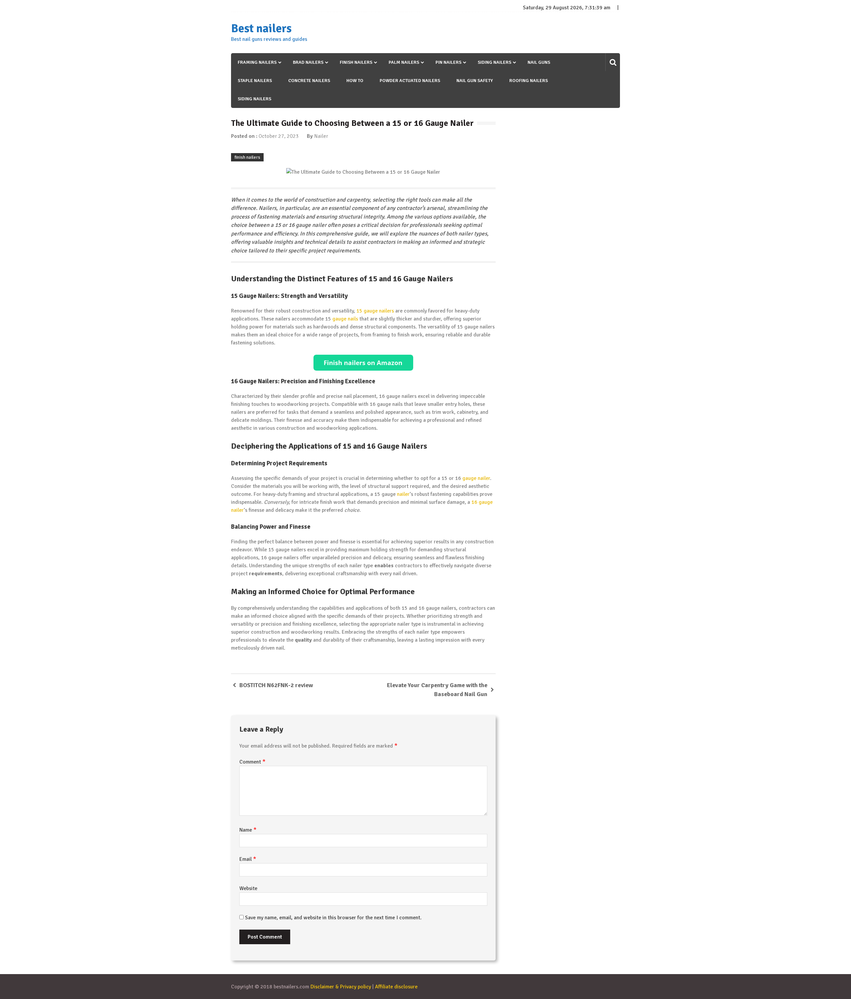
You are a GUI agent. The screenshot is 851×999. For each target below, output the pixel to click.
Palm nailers (404, 62)
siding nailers (254, 99)
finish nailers (247, 157)
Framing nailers (257, 62)
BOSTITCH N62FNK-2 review (276, 685)
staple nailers (255, 80)
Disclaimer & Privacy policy (340, 986)
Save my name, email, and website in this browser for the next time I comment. (333, 917)
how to (354, 80)
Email (247, 859)
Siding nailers (494, 62)
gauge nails (345, 319)
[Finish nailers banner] (363, 363)
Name (248, 830)
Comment (252, 762)
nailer (403, 494)
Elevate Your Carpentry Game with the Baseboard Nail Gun (437, 689)
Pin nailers (448, 62)
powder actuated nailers (410, 80)
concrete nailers (309, 80)
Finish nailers (356, 62)
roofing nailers (528, 80)
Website (248, 888)
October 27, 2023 (279, 136)
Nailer (321, 136)
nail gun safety (474, 80)
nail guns (539, 62)
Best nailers (261, 28)
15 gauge (367, 311)
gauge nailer (476, 478)
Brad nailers (308, 62)
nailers (386, 311)
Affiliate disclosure (396, 986)
